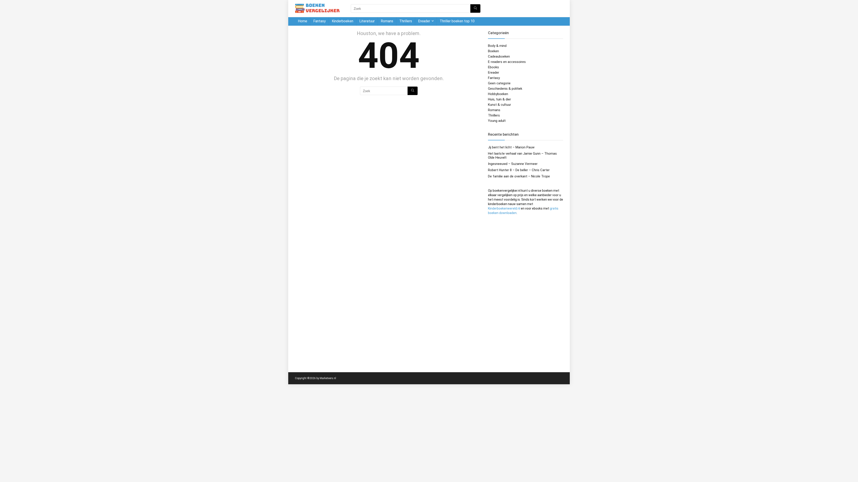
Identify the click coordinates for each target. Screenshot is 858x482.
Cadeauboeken (499, 56)
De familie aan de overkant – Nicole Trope (519, 176)
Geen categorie (499, 83)
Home (302, 21)
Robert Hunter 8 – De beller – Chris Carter (519, 170)
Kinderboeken (342, 21)
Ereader (424, 21)
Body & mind (497, 46)
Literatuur (367, 21)
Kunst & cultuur (499, 105)
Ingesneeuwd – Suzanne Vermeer (513, 164)
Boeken (493, 51)
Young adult (497, 121)
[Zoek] (475, 8)
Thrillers (405, 21)
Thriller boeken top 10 (457, 21)
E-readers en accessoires (507, 62)
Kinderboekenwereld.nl (504, 208)
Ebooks (493, 67)
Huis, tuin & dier (499, 99)
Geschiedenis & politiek (505, 89)
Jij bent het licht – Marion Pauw (511, 147)
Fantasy (319, 21)
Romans (387, 21)
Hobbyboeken (498, 94)
